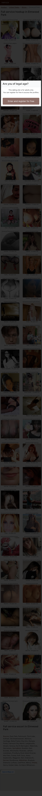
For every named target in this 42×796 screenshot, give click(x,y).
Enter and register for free (21, 101)
